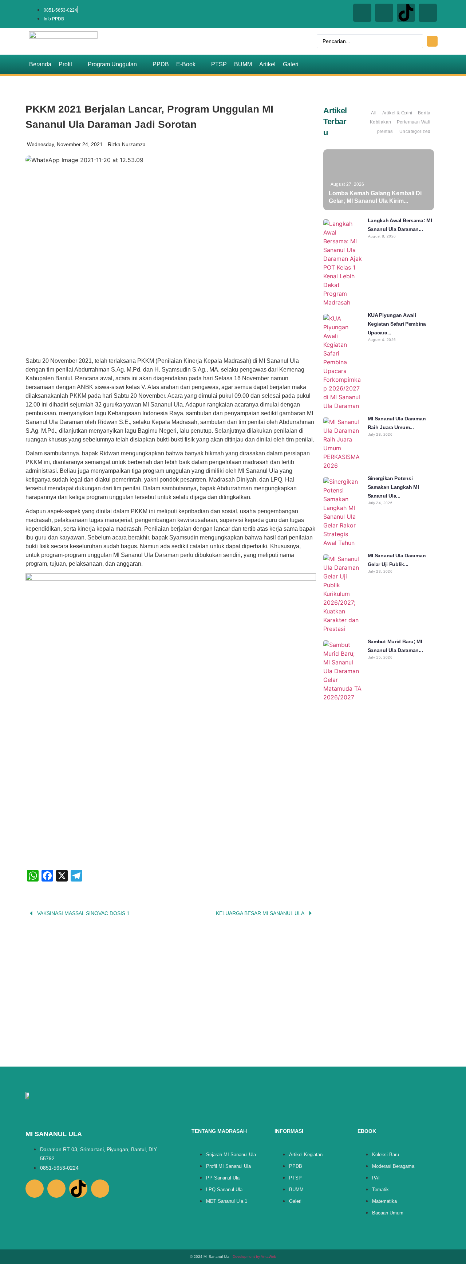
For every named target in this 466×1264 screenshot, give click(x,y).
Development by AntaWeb (254, 1257)
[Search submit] (432, 41)
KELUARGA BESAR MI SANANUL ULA (260, 913)
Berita (424, 112)
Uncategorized (414, 131)
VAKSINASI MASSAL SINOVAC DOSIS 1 (83, 913)
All (373, 112)
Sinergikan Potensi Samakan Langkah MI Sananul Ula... (393, 487)
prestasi (385, 131)
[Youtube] (428, 13)
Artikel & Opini (397, 112)
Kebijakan (380, 122)
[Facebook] (384, 13)
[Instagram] (362, 13)
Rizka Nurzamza (127, 144)
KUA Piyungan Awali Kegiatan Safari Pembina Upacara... (397, 323)
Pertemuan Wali (414, 122)
